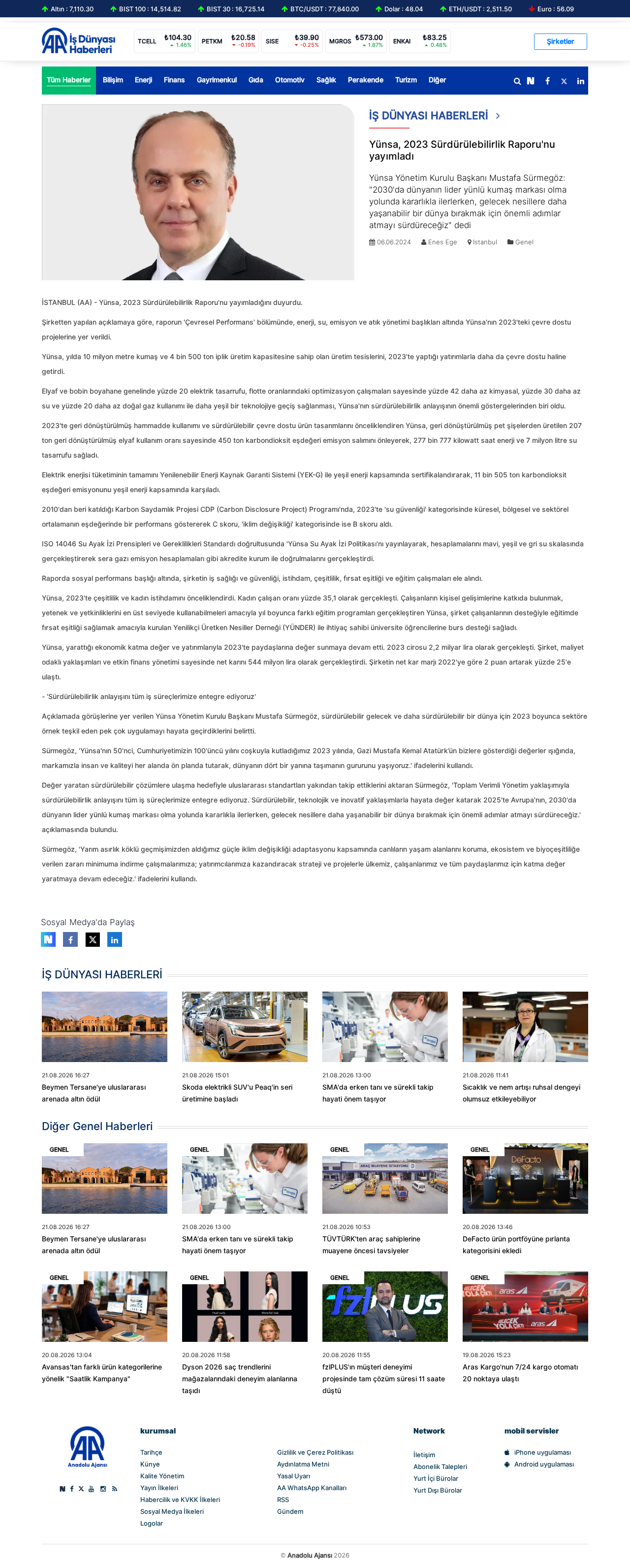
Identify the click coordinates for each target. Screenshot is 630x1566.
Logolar (151, 1523)
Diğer (437, 80)
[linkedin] (580, 81)
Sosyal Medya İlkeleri (172, 1511)
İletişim (424, 1455)
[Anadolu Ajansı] (87, 1446)
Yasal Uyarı (293, 1476)
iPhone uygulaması (542, 1452)
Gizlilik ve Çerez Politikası (315, 1452)
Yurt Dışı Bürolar (437, 1490)
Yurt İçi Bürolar (435, 1478)
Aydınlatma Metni (303, 1464)
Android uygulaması (544, 1464)
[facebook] (547, 81)
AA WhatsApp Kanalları (311, 1488)
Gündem (290, 1511)
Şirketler (560, 41)
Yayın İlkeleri (159, 1488)
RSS (283, 1499)
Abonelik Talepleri (440, 1466)
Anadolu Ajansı (309, 1555)
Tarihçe (151, 1452)
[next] (530, 81)
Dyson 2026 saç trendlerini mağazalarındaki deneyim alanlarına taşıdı (239, 1379)
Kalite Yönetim (162, 1476)
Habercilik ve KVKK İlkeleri (180, 1499)
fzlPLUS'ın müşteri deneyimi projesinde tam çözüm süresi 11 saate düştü (383, 1379)
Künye (150, 1464)
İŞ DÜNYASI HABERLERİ (430, 115)
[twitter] (564, 81)
